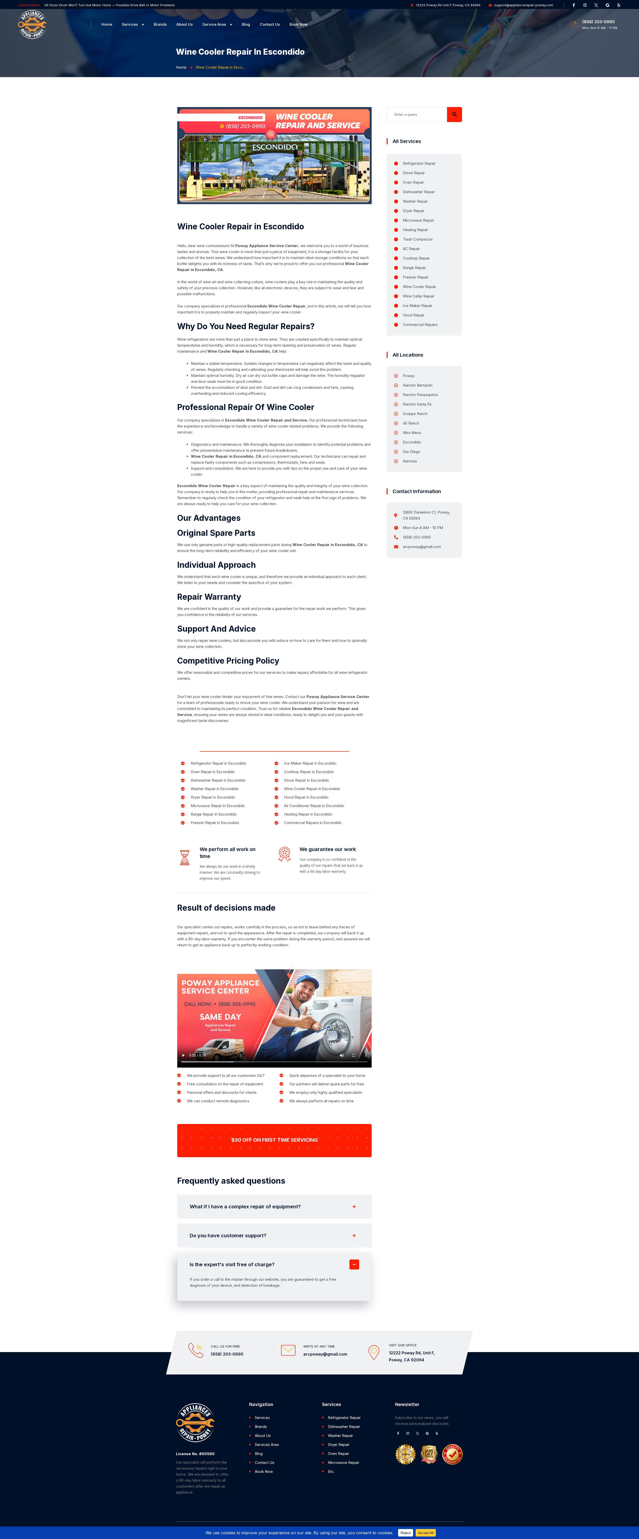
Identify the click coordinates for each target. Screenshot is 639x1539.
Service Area (214, 24)
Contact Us (270, 24)
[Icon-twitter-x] (596, 5)
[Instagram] (585, 5)
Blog (246, 24)
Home (106, 24)
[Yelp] (619, 5)
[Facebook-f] (574, 5)
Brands (160, 24)
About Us (184, 24)
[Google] (607, 5)
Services (130, 24)
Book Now (299, 24)
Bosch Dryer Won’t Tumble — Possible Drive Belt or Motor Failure (95, 5)
